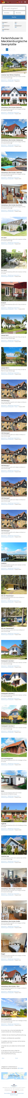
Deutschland (4, 80)
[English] (21, 2)
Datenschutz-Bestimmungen (17, 1094)
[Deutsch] (17, 2)
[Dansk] (19, 2)
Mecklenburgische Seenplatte (7, 81)
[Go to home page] (6, 2)
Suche (14, 17)
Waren (16, 406)
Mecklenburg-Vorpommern (13, 80)
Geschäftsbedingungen (10, 1093)
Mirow (16, 309)
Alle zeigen (20, 1068)
